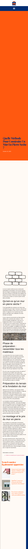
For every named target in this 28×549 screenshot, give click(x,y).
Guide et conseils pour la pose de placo (15, 455)
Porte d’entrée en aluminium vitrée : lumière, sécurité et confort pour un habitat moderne (18, 493)
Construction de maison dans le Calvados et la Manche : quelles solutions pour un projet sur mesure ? (18, 472)
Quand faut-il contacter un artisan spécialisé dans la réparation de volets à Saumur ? (17, 482)
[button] (14, 8)
